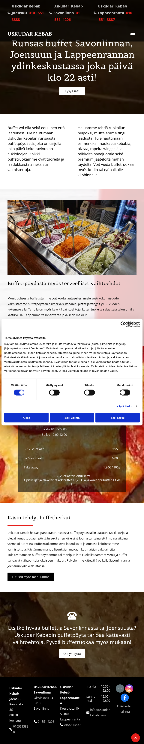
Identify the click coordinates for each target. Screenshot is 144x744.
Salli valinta (72, 417)
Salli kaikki (117, 417)
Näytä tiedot (124, 406)
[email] (120, 689)
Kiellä (26, 417)
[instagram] (129, 689)
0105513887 (72, 725)
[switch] (54, 393)
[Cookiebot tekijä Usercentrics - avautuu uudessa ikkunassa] (123, 324)
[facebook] (125, 698)
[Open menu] (132, 34)
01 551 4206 (46, 722)
